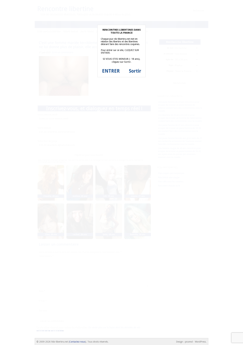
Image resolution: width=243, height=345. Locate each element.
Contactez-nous (77, 341)
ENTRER (111, 71)
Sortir (135, 71)
